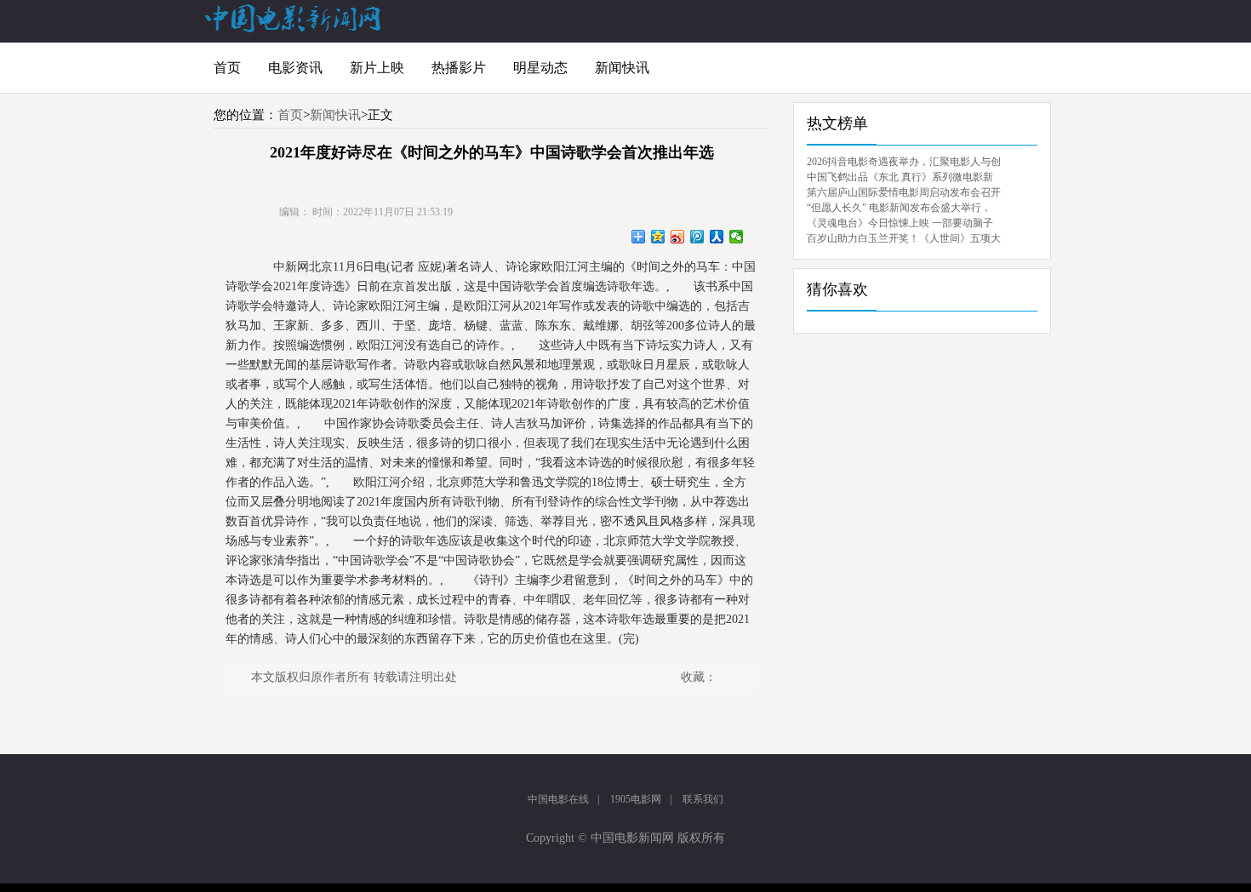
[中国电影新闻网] (293, 29)
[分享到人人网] (717, 236)
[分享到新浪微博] (678, 236)
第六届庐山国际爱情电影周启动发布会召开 (904, 192)
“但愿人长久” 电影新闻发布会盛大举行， (899, 208)
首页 (227, 67)
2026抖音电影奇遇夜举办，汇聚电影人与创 (904, 162)
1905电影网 (635, 799)
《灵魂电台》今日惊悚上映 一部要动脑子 (900, 223)
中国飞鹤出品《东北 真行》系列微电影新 (900, 177)
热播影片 (458, 67)
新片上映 (377, 67)
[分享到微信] (736, 236)
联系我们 (703, 799)
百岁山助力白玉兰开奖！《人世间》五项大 (904, 238)
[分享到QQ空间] (658, 236)
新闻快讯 (622, 67)
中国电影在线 (558, 799)
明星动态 (540, 67)
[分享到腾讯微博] (697, 236)
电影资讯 (295, 67)
